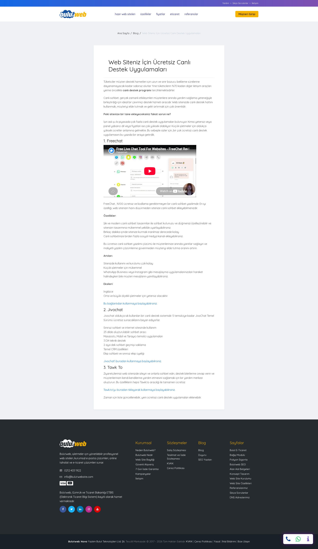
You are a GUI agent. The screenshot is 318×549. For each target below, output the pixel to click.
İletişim (255, 3)
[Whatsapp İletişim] (298, 539)
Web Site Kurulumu (240, 478)
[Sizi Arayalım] (308, 539)
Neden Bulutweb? (145, 450)
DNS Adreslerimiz (240, 497)
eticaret (175, 14)
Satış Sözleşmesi (176, 450)
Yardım (225, 3)
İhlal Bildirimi (229, 541)
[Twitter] (71, 509)
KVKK (170, 463)
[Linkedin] (80, 509)
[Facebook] (63, 509)
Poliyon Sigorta (238, 459)
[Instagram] (88, 509)
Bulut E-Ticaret (238, 450)
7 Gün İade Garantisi (147, 469)
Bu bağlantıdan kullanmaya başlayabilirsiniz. (130, 303)
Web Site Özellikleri (241, 483)
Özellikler (145, 14)
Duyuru (202, 455)
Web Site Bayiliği (144, 459)
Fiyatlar (160, 14)
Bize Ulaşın (244, 541)
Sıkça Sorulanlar (240, 3)
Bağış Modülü (237, 455)
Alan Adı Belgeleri (240, 469)
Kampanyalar (143, 473)
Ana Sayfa (123, 33)
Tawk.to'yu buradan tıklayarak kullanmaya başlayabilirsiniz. (139, 389)
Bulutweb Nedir (144, 455)
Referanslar (191, 14)
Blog (135, 33)
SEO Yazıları (205, 459)
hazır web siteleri (125, 14)
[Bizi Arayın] (288, 539)
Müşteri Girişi (246, 14)
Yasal (217, 541)
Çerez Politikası (176, 468)
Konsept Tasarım (239, 473)
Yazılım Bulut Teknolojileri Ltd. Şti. (103, 541)
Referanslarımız (239, 488)
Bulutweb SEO (238, 464)
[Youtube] (97, 509)
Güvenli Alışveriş (144, 464)
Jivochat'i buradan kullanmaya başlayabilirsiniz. (133, 361)
